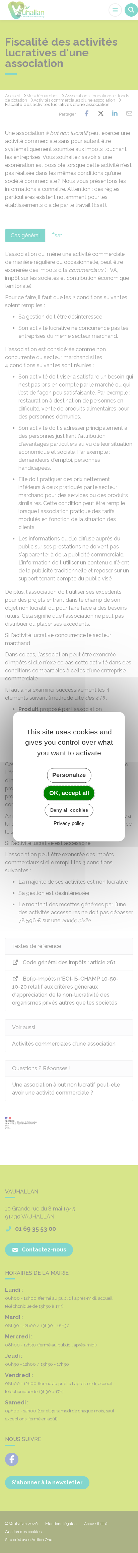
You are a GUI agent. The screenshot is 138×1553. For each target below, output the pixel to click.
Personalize (69, 775)
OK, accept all (69, 793)
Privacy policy (69, 823)
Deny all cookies (69, 810)
